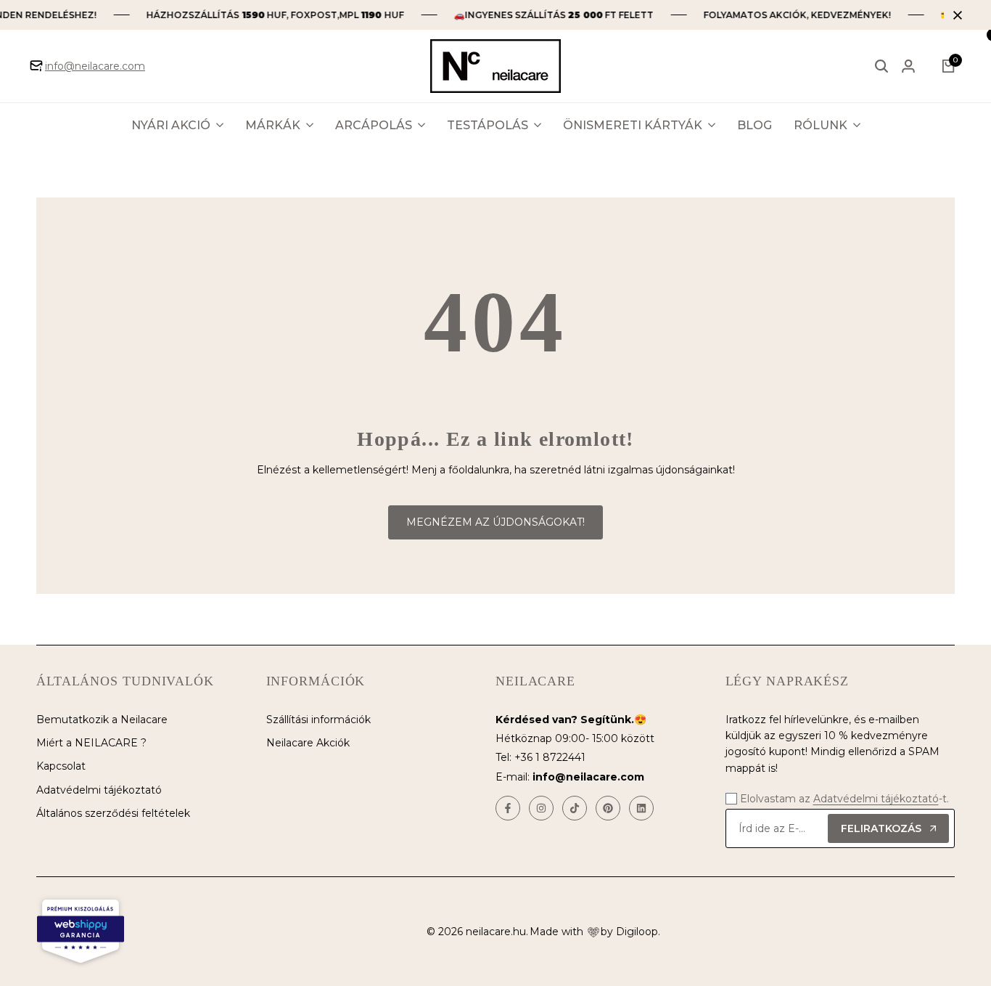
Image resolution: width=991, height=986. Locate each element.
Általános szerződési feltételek (113, 813)
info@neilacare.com (95, 66)
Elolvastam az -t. (844, 798)
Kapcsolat (61, 766)
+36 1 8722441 (549, 757)
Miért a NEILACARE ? (91, 742)
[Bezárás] (954, 15)
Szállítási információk (318, 719)
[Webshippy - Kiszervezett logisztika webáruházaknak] (80, 931)
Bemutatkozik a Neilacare (102, 719)
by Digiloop (629, 931)
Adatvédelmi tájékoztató (99, 789)
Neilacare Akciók (308, 742)
